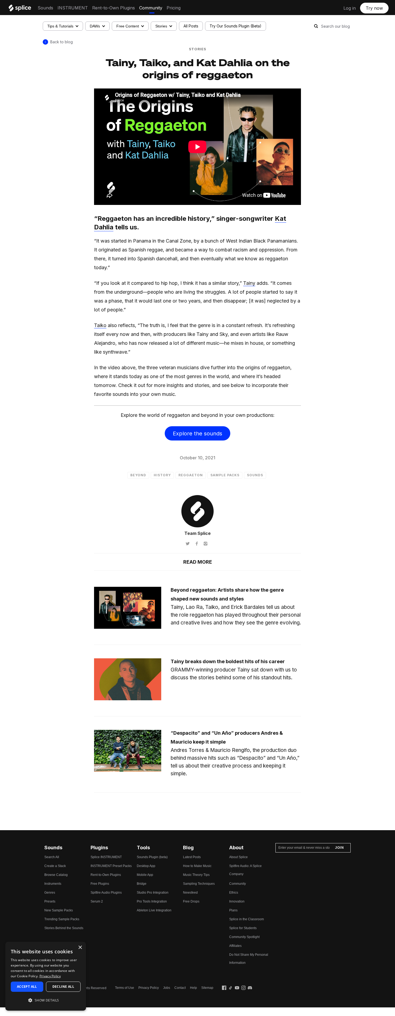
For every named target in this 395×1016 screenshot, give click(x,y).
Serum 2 (97, 901)
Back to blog (61, 42)
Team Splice (197, 533)
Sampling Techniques (199, 884)
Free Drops (191, 901)
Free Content (127, 26)
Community (150, 7)
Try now (374, 8)
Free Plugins (100, 884)
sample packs (224, 475)
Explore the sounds (197, 433)
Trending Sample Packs (61, 919)
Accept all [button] (27, 986)
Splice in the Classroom (246, 919)
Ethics (233, 892)
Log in (349, 8)
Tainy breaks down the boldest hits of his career (228, 661)
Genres (49, 892)
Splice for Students (243, 928)
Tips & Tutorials (60, 26)
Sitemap (207, 988)
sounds (255, 475)
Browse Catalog (56, 875)
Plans (233, 910)
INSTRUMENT (73, 7)
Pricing (174, 7)
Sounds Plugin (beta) (152, 857)
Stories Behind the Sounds (63, 928)
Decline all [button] (63, 986)
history (162, 475)
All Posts (191, 26)
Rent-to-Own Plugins (113, 7)
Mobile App (145, 875)
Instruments (52, 884)
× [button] (80, 948)
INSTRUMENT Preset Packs (111, 866)
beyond (138, 475)
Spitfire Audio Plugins (106, 892)
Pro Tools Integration (152, 901)
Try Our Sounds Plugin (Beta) (235, 26)
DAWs (95, 26)
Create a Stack (55, 866)
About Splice (238, 857)
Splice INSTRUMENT (106, 857)
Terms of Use (124, 988)
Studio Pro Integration (152, 892)
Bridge (141, 884)
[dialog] (45, 976)
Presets (49, 901)
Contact (180, 988)
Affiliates (235, 946)
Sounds (45, 7)
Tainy (249, 283)
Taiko (100, 325)
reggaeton (190, 475)
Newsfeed (190, 892)
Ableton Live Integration (154, 910)
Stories (161, 26)
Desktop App (146, 866)
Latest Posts (192, 857)
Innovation (237, 901)
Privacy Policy (148, 988)
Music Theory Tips (196, 875)
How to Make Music (197, 866)
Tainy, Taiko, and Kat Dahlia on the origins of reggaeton (198, 68)
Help (193, 988)
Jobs (166, 988)
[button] (46, 1000)
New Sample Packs (58, 910)
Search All (51, 857)
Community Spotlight (244, 937)
